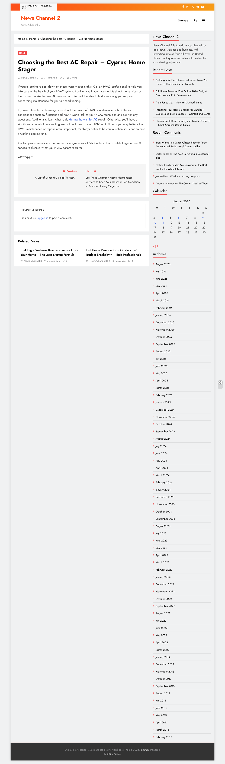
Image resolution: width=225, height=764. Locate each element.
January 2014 (163, 657)
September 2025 (165, 344)
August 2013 (163, 693)
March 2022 (162, 650)
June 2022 (162, 628)
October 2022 (164, 599)
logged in (42, 218)
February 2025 (164, 395)
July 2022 (161, 621)
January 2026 (163, 315)
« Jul (155, 246)
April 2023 (162, 555)
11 (162, 223)
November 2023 (165, 504)
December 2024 (165, 410)
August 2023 (163, 526)
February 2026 (164, 308)
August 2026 (163, 264)
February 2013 (164, 737)
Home (22, 52)
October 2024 (164, 424)
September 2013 (165, 686)
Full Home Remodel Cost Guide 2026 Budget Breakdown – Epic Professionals (113, 252)
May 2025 (161, 373)
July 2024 (161, 446)
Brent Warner (163, 143)
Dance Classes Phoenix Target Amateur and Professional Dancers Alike (181, 144)
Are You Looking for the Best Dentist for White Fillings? (181, 167)
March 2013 (162, 730)
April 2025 (162, 381)
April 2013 (162, 722)
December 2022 (165, 584)
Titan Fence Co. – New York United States (179, 103)
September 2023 (165, 519)
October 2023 (164, 512)
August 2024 (163, 439)
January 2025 (163, 402)
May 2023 (161, 548)
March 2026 (162, 300)
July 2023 (161, 533)
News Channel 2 (40, 18)
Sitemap (183, 20)
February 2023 (164, 570)
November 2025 (165, 330)
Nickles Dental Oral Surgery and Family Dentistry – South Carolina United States (183, 123)
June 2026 (162, 279)
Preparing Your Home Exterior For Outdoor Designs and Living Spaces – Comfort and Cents (183, 112)
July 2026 (161, 271)
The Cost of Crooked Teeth (193, 183)
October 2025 (164, 337)
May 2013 (161, 715)
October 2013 (163, 679)
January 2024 (163, 490)
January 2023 (163, 577)
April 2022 (162, 642)
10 (154, 223)
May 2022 (161, 635)
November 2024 (165, 417)
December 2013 (165, 664)
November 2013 (165, 672)
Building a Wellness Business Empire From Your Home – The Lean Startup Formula (49, 252)
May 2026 (161, 286)
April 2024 (162, 468)
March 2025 (162, 388)
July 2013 (161, 701)
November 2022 (165, 591)
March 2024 (162, 475)
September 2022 (165, 606)
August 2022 (163, 613)
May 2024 (161, 461)
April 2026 (162, 293)
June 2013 (161, 708)
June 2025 (161, 366)
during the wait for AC (83, 119)
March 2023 (162, 562)
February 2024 (164, 482)
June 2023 (161, 541)
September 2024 (165, 431)
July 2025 (161, 359)
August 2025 (163, 351)
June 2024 (162, 453)
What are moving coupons (185, 176)
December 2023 (165, 497)
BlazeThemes (114, 754)
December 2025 (165, 322)
